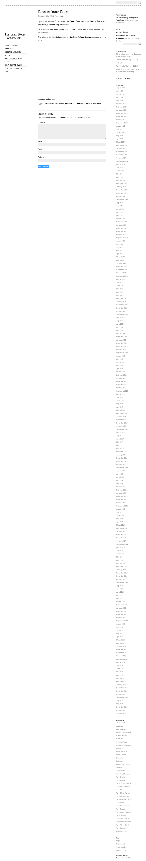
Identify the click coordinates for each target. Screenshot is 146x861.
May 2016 (119, 480)
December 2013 (121, 573)
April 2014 (119, 560)
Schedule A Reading (13, 52)
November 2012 (121, 614)
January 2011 (121, 685)
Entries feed (120, 844)
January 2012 (121, 646)
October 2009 (121, 710)
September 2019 (122, 353)
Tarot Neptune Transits (124, 799)
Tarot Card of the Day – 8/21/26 (127, 66)
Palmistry (119, 761)
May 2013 (119, 595)
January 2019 (121, 378)
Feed (6, 72)
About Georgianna (12, 45)
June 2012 (120, 630)
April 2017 (119, 445)
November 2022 (121, 231)
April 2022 (119, 254)
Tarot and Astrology (13, 68)
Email (40, 149)
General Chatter (121, 742)
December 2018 (121, 381)
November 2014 (121, 538)
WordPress (129, 858)
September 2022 (122, 238)
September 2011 (122, 659)
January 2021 (121, 301)
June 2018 (120, 400)
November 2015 (121, 499)
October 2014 (121, 541)
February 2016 (121, 490)
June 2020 (120, 324)
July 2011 (119, 665)
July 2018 (119, 397)
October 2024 (121, 158)
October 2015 (121, 503)
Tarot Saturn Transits (123, 812)
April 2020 (119, 330)
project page (86, 37)
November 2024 (121, 155)
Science (119, 767)
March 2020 (120, 333)
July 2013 (119, 589)
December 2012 (121, 611)
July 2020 (119, 321)
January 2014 (121, 570)
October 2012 (121, 618)
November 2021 (121, 270)
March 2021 (120, 295)
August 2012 (120, 624)
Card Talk (119, 739)
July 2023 (119, 206)
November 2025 (121, 116)
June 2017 (120, 439)
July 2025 (119, 129)
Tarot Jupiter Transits (123, 783)
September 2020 (122, 314)
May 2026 (119, 97)
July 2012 (119, 627)
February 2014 (121, 566)
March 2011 (120, 678)
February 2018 (121, 413)
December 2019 (121, 343)
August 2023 (120, 203)
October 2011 (121, 656)
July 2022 (119, 244)
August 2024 (120, 164)
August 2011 (120, 662)
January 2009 (121, 713)
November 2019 (121, 346)
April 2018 (119, 407)
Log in (118, 841)
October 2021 (121, 273)
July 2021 (119, 282)
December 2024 (121, 152)
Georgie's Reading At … (124, 745)
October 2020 (121, 311)
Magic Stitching (121, 751)
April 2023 (119, 215)
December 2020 (121, 305)
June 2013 (120, 592)
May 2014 (119, 557)
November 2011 (121, 653)
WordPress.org (121, 850)
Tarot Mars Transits (123, 786)
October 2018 (121, 388)
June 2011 (119, 669)
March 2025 (120, 142)
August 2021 (120, 279)
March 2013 (120, 602)
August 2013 (120, 586)
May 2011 (119, 672)
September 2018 (122, 391)
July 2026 (119, 91)
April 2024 (119, 177)
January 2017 (121, 455)
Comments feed (121, 847)
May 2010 (119, 704)
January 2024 (121, 187)
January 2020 (121, 340)
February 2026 (121, 107)
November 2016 (121, 461)
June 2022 (120, 247)
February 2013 (121, 605)
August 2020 (120, 317)
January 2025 (121, 148)
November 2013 (121, 576)
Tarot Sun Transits (122, 818)
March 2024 (120, 180)
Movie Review (121, 755)
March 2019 (120, 372)
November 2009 (121, 707)
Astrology (119, 726)
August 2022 (120, 241)
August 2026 (120, 88)
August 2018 (120, 394)
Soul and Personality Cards (13, 60)
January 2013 (121, 608)
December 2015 (121, 496)
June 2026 (120, 94)
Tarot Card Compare (123, 774)
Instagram (9, 49)
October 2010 (121, 694)
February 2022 (121, 260)
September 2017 (122, 429)
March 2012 (120, 640)
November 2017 (121, 423)
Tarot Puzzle (120, 809)
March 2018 (120, 410)
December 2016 (121, 458)
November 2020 (121, 308)
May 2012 (119, 633)
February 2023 (121, 222)
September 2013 (122, 582)
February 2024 (121, 183)
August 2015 (120, 509)
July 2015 (119, 512)
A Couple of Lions (122, 63)
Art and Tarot (129, 38)
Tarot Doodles (121, 780)
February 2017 (121, 451)
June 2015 (120, 515)
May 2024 (119, 174)
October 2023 (121, 196)
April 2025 (119, 139)
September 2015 (122, 506)
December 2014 (121, 534)
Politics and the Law (123, 764)
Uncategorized (121, 831)
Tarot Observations (123, 806)
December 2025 (121, 113)
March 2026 (120, 104)
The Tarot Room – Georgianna (15, 35)
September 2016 (122, 467)
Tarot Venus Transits (123, 822)
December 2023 (121, 190)
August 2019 (120, 356)
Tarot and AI (120, 770)
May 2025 (119, 136)
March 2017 (120, 448)
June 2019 (120, 362)
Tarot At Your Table (53, 11)
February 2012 (121, 643)
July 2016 (119, 474)
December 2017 (121, 420)
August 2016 (120, 471)
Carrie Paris (75, 21)
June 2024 (120, 171)
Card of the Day (121, 735)
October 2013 (121, 579)
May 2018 (119, 404)
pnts (126, 855)
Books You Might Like (123, 732)
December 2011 (121, 649)
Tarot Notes (120, 802)
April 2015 (119, 522)
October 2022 (121, 234)
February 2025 (121, 145)
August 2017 (120, 432)
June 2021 (120, 286)
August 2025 (120, 126)
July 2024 (119, 167)
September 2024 (122, 161)
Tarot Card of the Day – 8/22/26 (127, 60)
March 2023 (120, 219)
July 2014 (119, 550)
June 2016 (120, 477)
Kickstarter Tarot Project (75, 104)
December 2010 (121, 688)
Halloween (119, 748)
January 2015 (121, 531)
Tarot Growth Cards (13, 65)
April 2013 (119, 598)
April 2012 (119, 637)
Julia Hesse (89, 21)
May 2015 (119, 518)
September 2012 (122, 621)
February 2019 (121, 375)
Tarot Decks (120, 777)
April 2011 (119, 675)
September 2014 (122, 544)
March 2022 (120, 257)
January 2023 (121, 225)
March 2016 (120, 487)
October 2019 (121, 349)
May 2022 (119, 250)
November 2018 (121, 384)
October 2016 (121, 464)
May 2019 (119, 365)
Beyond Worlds (121, 729)
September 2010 (122, 697)
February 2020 (121, 337)
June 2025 (120, 132)
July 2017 (119, 435)
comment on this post (46, 99)
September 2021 (122, 276)
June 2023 (120, 209)
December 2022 (121, 228)
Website (41, 157)
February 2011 (121, 681)
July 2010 (119, 700)
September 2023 (122, 199)
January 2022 (121, 263)
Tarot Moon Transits (123, 793)
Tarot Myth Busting (122, 796)
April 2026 (119, 100)
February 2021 (121, 298)
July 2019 (119, 359)
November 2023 (121, 193)
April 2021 (119, 292)
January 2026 (121, 110)
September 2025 (122, 123)
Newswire (119, 758)
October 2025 (121, 120)
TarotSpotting (120, 828)
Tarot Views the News (123, 825)
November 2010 (121, 691)
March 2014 (120, 563)
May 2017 (119, 442)
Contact (8, 55)
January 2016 (121, 493)
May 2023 (119, 212)
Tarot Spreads (121, 815)
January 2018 (121, 416)
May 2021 (119, 289)
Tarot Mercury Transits (124, 790)
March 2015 (120, 525)
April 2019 (119, 368)
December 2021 (121, 266)
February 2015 (121, 528)
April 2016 (119, 483)
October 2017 (121, 426)
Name (40, 141)
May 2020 (119, 327)
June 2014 (120, 554)
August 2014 (120, 547)
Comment (42, 122)
